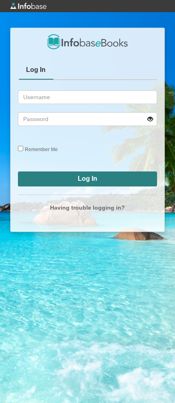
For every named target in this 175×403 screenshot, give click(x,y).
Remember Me (41, 149)
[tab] (36, 71)
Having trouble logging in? (87, 207)
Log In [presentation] (36, 69)
